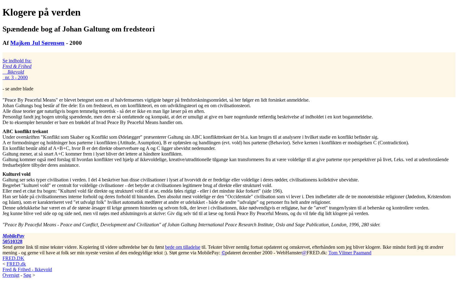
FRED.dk (16, 264)
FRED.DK (13, 258)
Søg (27, 275)
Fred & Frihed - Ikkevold (27, 269)
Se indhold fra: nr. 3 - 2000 (16, 69)
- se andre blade (17, 74)
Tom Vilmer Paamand (349, 252)
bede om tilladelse (182, 247)
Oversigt (10, 275)
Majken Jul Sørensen (37, 43)
